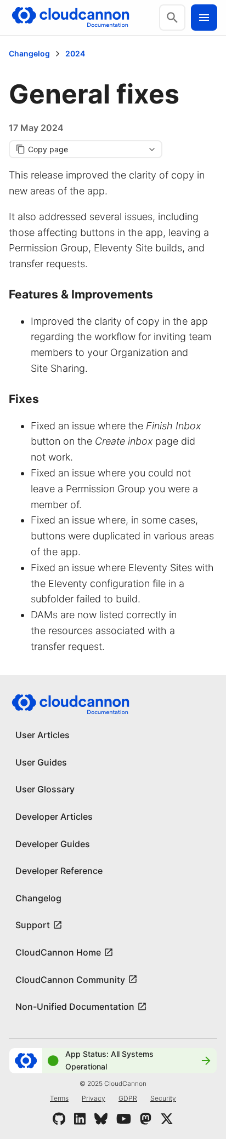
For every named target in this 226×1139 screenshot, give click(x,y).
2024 (75, 53)
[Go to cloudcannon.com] (70, 17)
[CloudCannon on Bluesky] (101, 1119)
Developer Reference (59, 870)
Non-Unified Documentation (74, 1006)
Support (32, 924)
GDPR (127, 1098)
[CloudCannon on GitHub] (59, 1119)
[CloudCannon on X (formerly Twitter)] (167, 1119)
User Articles (42, 734)
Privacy (93, 1098)
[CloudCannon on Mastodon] (145, 1119)
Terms (59, 1098)
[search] (172, 17)
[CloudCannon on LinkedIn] (80, 1119)
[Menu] (204, 17)
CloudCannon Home (58, 952)
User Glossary (45, 789)
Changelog (29, 53)
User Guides (41, 762)
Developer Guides (52, 843)
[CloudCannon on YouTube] (123, 1119)
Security (163, 1098)
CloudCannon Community (70, 979)
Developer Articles (54, 816)
